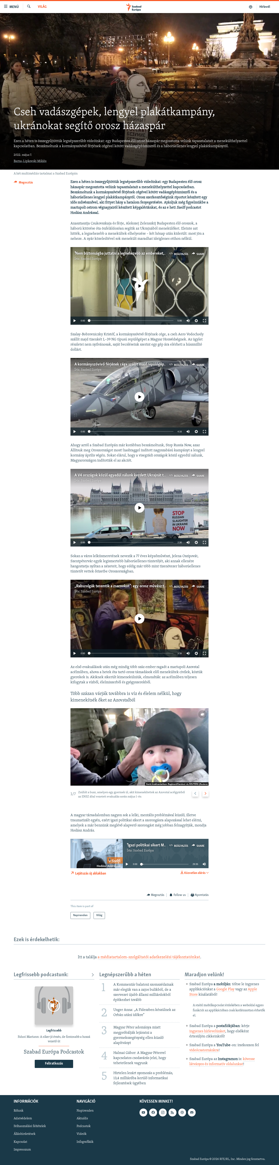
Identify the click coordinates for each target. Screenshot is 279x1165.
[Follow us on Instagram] (163, 1112)
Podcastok (83, 1126)
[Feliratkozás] (192, 1112)
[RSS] (172, 1112)
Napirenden (85, 1111)
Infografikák (85, 1142)
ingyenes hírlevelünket (207, 1031)
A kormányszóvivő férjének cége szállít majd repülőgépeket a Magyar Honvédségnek (143, 364)
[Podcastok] (250, 7)
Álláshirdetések (24, 1134)
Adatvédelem (23, 1118)
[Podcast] (182, 1112)
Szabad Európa (91, 259)
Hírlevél (264, 7)
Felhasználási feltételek (30, 1126)
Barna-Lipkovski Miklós (30, 161)
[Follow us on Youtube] (143, 1112)
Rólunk (18, 1111)
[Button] (23, 183)
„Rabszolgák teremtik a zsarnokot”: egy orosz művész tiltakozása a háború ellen (139, 586)
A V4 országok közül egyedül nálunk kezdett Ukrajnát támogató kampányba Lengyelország (148, 475)
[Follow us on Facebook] (153, 1112)
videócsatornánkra (204, 1050)
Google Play (225, 989)
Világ (42, 7)
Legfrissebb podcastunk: (41, 975)
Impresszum (22, 1149)
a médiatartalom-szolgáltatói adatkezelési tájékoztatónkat (149, 957)
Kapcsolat (20, 1142)
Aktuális (82, 1118)
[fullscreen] (204, 321)
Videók (81, 1134)
